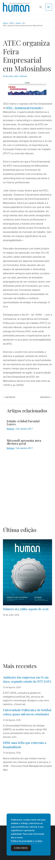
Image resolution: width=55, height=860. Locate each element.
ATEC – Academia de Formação (23, 107)
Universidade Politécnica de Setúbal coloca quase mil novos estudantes (27, 712)
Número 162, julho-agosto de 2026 (26, 609)
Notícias (23, 76)
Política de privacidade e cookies (26, 841)
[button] (40, 7)
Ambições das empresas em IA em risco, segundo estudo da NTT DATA (27, 679)
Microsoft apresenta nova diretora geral (24, 441)
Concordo (21, 848)
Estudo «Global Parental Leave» (23, 422)
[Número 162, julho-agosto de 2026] (27, 572)
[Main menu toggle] (48, 7)
